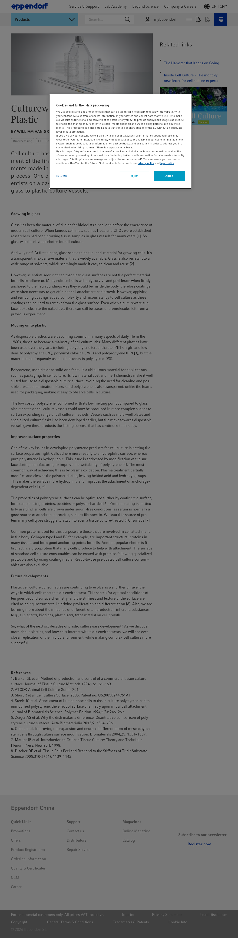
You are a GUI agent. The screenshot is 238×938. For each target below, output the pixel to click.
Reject (134, 175)
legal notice (167, 163)
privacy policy (146, 163)
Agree (169, 175)
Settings (61, 175)
